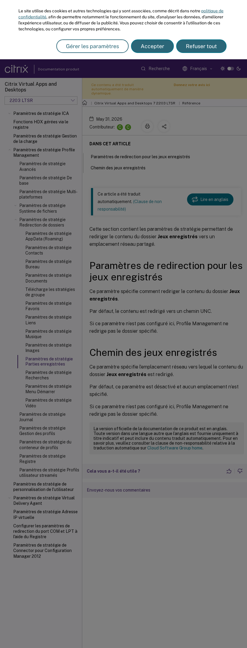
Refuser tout (201, 46)
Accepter (152, 46)
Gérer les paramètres (92, 46)
